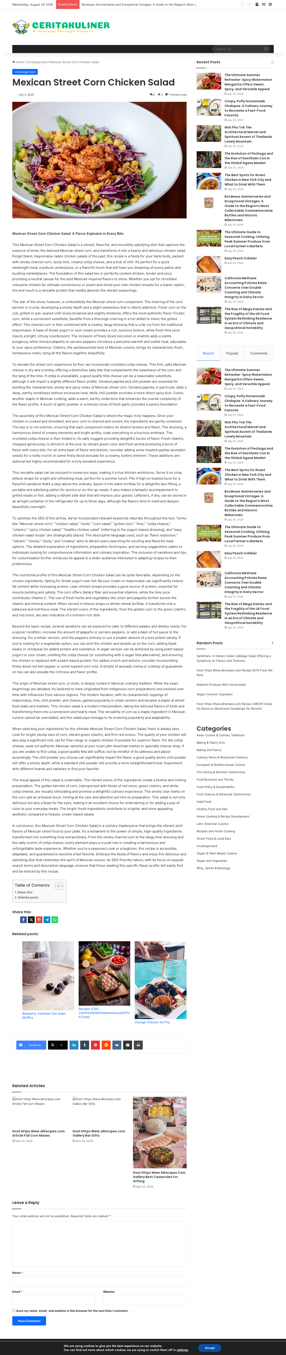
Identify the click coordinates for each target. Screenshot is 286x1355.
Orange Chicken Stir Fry (152, 1022)
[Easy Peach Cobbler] (209, 264)
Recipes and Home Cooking (216, 831)
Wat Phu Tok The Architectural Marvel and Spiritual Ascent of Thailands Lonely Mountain (248, 134)
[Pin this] (39, 919)
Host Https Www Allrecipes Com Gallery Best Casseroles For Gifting (159, 1176)
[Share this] (23, 919)
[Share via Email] (127, 1045)
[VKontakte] (116, 1045)
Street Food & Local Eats (214, 838)
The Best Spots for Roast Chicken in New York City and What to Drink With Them (248, 180)
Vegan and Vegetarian (212, 860)
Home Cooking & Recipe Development (223, 816)
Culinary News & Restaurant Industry (222, 757)
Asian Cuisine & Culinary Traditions (221, 735)
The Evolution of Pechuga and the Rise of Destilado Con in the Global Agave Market (249, 158)
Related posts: (28, 897)
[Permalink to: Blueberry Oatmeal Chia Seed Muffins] (48, 975)
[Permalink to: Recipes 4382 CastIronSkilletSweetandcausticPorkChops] (104, 973)
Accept (210, 1348)
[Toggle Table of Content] (57, 886)
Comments (259, 353)
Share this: (25, 892)
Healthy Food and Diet (212, 809)
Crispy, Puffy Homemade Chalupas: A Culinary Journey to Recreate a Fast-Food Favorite (248, 108)
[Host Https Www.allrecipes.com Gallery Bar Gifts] (99, 1112)
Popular (232, 353)
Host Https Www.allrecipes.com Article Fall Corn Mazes (38, 1133)
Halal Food (204, 801)
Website (109, 1291)
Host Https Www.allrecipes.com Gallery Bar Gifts (99, 1133)
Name (17, 1272)
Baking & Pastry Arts (211, 742)
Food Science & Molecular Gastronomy (223, 794)
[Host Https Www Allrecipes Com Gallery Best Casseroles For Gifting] (160, 1132)
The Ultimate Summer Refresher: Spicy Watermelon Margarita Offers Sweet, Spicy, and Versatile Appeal (248, 82)
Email (17, 1291)
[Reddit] (106, 1045)
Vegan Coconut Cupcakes (215, 694)
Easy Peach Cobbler (241, 258)
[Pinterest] (95, 1045)
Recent (208, 353)
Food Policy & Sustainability (215, 787)
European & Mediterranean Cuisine (221, 764)
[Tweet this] (31, 919)
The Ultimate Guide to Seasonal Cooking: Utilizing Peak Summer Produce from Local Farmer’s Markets (247, 239)
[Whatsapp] (54, 919)
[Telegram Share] (47, 919)
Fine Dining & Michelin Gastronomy (221, 772)
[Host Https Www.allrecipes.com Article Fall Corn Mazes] (39, 1112)
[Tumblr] (84, 1045)
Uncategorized (37, 62)
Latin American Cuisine (212, 824)
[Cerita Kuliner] (61, 27)
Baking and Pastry (209, 750)
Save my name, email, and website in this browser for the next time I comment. (72, 1310)
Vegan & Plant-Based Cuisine (217, 853)
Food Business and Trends (215, 779)
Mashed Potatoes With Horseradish (221, 684)
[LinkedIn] (73, 1045)
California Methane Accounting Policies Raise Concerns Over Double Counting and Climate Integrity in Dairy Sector (246, 287)
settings (182, 1350)
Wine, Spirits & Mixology (213, 868)
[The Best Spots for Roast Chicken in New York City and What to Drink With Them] (209, 181)
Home (19, 62)
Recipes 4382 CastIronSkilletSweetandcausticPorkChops (104, 1013)
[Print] (138, 1045)
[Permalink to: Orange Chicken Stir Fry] (161, 980)
